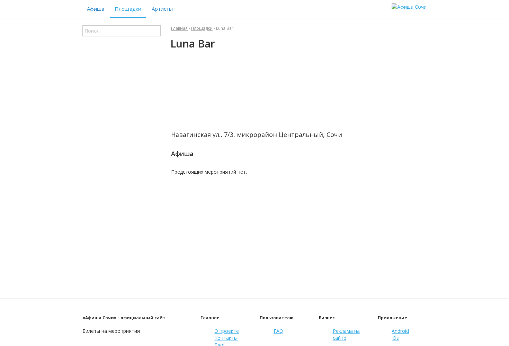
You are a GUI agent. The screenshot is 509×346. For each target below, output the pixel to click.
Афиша (95, 8)
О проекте (226, 331)
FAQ (278, 331)
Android (400, 331)
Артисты (162, 8)
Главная (179, 28)
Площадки (128, 8)
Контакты (226, 338)
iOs (395, 338)
